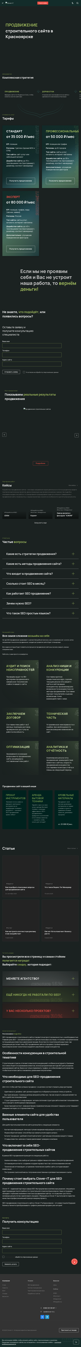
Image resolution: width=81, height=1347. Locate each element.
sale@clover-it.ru (48, 1312)
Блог (3, 1291)
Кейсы (55, 1289)
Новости (5, 1288)
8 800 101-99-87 (49, 1308)
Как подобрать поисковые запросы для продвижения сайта (19, 888)
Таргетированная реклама (36, 1291)
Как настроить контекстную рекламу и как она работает (20, 932)
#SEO (55, 1293)
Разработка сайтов (34, 1293)
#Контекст (56, 1296)
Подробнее (40, 463)
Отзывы (4, 1293)
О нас (4, 1285)
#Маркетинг (57, 1299)
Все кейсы (72, 485)
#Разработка (57, 1302)
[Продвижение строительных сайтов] (40, 432)
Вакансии (5, 1296)
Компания (6, 1281)
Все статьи (72, 848)
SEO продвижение (33, 1285)
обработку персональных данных (47, 372)
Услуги (30, 1281)
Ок (76, 1342)
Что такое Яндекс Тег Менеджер (58, 887)
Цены (55, 1285)
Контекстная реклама (35, 1288)
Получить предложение (20, 181)
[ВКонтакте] (42, 1317)
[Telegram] (47, 1317)
